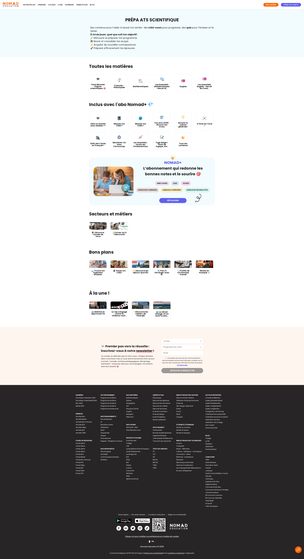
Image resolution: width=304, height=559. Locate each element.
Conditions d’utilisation (176, 553)
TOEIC (155, 465)
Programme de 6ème (108, 398)
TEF (154, 457)
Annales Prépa (81, 427)
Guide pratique (210, 449)
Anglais (129, 411)
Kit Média (104, 460)
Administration (210, 462)
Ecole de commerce (160, 411)
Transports (180, 446)
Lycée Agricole (131, 454)
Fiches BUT (79, 468)
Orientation (82, 5)
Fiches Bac (80, 454)
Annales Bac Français (84, 422)
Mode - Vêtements (183, 449)
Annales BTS (80, 425)
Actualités (104, 454)
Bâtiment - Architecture (184, 457)
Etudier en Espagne (183, 433)
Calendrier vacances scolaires (216, 417)
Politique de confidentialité (153, 553)
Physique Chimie (132, 409)
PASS (128, 476)
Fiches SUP (79, 473)
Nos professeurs (106, 419)
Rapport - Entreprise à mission (111, 441)
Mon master (209, 425)
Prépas (128, 465)
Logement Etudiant (159, 436)
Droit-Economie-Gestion (185, 398)
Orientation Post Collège (214, 422)
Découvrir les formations (161, 403)
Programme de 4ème (108, 403)
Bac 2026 (79, 403)
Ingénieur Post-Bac (212, 482)
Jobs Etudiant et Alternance (163, 438)
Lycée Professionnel (133, 451)
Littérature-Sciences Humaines (187, 400)
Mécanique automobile (184, 462)
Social (178, 411)
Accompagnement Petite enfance (188, 468)
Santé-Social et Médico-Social (216, 473)
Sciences (179, 403)
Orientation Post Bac (212, 420)
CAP (127, 446)
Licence (129, 468)
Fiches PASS (80, 471)
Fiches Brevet (80, 457)
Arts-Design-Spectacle (184, 406)
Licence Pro (130, 471)
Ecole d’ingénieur (159, 417)
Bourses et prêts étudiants (162, 433)
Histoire (128, 400)
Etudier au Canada (183, 427)
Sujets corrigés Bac (212, 409)
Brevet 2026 (80, 406)
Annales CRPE (81, 433)
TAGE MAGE (209, 501)
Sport (102, 430)
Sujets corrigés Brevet (213, 406)
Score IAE (208, 503)
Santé (178, 409)
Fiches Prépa (80, 465)
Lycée (60, 5)
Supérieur (69, 5)
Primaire (42, 5)
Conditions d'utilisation (156, 515)
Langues (179, 417)
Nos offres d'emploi (138, 515)
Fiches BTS (79, 462)
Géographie (130, 403)
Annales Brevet (81, 419)
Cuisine (179, 443)
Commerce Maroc (212, 492)
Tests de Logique (211, 506)
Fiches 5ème (80, 446)
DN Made (129, 473)
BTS (127, 457)
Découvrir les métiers (160, 406)
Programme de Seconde (109, 409)
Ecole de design (158, 414)
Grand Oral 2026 (211, 428)
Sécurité (208, 476)
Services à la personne (184, 465)
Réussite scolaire (107, 425)
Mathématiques (132, 398)
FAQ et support (106, 451)
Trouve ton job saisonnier (162, 441)
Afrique (103, 436)
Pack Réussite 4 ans (133, 430)
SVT (127, 406)
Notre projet (29, 5)
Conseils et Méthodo (212, 398)
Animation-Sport (211, 465)
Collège (51, 5)
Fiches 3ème (80, 451)
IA (101, 422)
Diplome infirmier (132, 479)
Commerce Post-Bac (213, 487)
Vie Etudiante (157, 430)
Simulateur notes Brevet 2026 (86, 400)
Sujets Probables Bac (213, 403)
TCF (154, 454)
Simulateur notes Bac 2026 (85, 398)
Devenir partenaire (159, 420)
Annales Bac (80, 416)
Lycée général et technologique (137, 449)
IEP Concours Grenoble (213, 498)
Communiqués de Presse (110, 457)
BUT (127, 462)
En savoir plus (182, 365)
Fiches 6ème (80, 443)
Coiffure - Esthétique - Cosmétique (189, 451)
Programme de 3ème (108, 406)
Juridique (208, 471)
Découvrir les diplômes (161, 400)
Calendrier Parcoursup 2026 (215, 414)
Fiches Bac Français (83, 460)
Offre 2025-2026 (132, 427)
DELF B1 (155, 460)
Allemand (129, 417)
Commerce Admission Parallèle (216, 490)
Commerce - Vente (183, 454)
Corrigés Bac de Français (214, 411)
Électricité (179, 460)
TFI (154, 451)
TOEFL (155, 468)
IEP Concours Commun (213, 495)
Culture (208, 468)
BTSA (128, 460)
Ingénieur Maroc (211, 484)
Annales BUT (80, 430)
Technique (209, 479)
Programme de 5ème (108, 400)
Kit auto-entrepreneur (184, 471)
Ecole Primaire (131, 441)
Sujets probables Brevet (213, 400)
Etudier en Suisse (182, 430)
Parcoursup (157, 398)
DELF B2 (155, 462)
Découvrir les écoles (160, 409)
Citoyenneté (105, 433)
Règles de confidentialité (177, 515)
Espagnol (129, 414)
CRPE (207, 460)
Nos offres (271, 5)
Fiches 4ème (80, 449)
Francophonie (106, 438)
